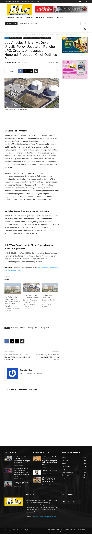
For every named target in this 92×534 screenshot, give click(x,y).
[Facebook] (77, 1)
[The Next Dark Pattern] (37, 472)
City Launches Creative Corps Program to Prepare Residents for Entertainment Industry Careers (21, 472)
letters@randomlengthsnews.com (45, 517)
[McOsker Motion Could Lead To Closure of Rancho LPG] (50, 287)
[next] (85, 23)
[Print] (36, 71)
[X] (83, 1)
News (12, 35)
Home (6, 35)
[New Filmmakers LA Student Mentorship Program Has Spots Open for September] (8, 458)
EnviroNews (18, 38)
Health (25, 38)
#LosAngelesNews (33, 328)
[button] (85, 29)
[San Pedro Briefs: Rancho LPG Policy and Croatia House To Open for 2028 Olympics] (12, 288)
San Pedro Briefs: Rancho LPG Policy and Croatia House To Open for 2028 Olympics (12, 301)
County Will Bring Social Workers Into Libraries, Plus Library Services (47, 357)
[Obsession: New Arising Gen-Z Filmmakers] (8, 484)
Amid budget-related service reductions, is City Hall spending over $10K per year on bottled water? (50, 460)
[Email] (30, 71)
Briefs (18, 35)
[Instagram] (80, 1)
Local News (32, 38)
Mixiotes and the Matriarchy (28, 23)
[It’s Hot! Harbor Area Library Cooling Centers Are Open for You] (37, 480)
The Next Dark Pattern (49, 470)
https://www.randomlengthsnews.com (31, 373)
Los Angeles (40, 38)
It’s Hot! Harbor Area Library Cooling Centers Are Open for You (49, 480)
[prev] (81, 23)
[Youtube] (86, 1)
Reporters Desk (11, 62)
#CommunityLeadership (18, 328)
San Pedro (47, 38)
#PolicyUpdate (45, 328)
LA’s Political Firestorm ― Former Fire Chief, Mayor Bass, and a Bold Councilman (17, 357)
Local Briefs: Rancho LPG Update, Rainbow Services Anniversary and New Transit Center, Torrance (31, 299)
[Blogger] (64, 502)
